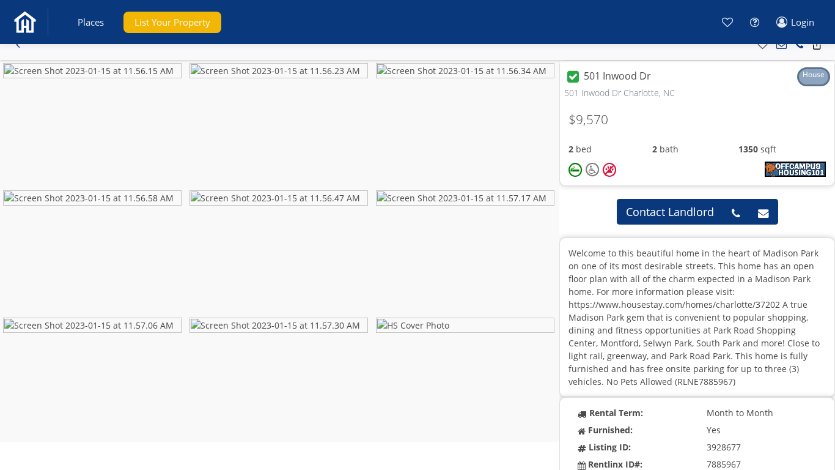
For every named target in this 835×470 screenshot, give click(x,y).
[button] (90, 22)
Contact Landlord (670, 211)
